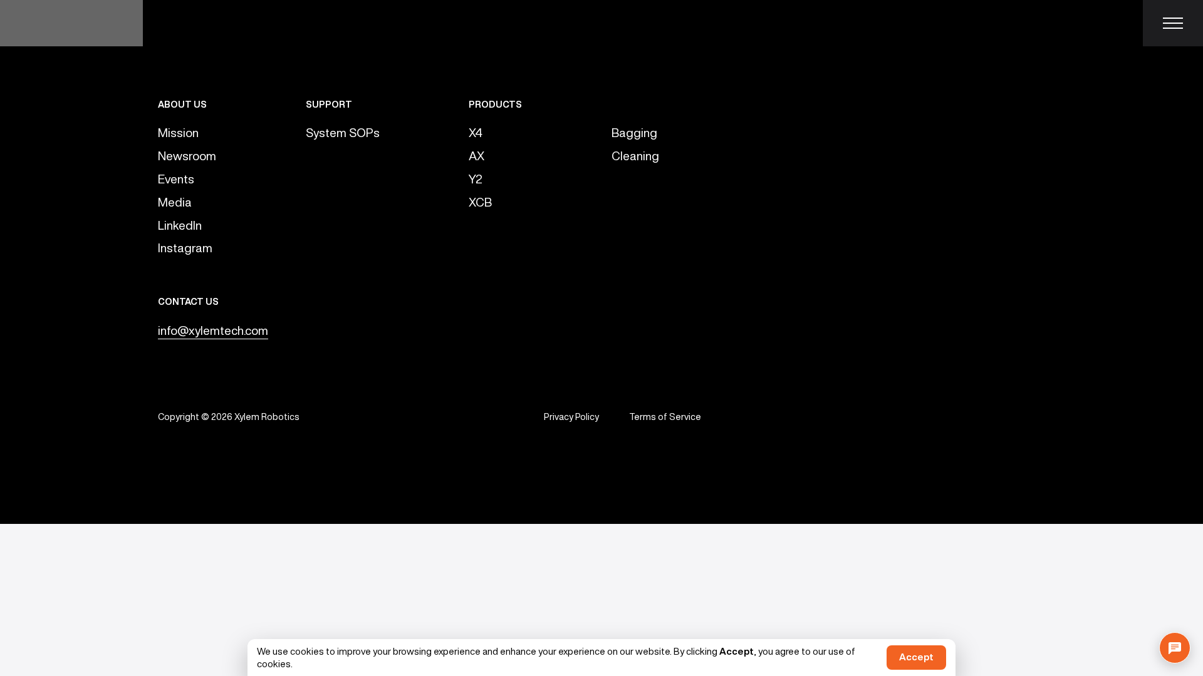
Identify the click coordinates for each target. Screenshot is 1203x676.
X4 (475, 132)
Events (176, 179)
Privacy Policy (571, 416)
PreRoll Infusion (297, 23)
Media (175, 202)
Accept (916, 657)
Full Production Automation (428, 23)
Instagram (185, 247)
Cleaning (635, 155)
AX (476, 155)
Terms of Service (665, 416)
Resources (659, 23)
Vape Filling (202, 23)
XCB (480, 202)
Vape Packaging (561, 23)
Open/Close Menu (1173, 23)
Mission (178, 132)
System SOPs (343, 132)
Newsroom (187, 155)
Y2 (475, 179)
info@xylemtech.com (213, 330)
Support (740, 23)
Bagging (634, 132)
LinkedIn (180, 225)
